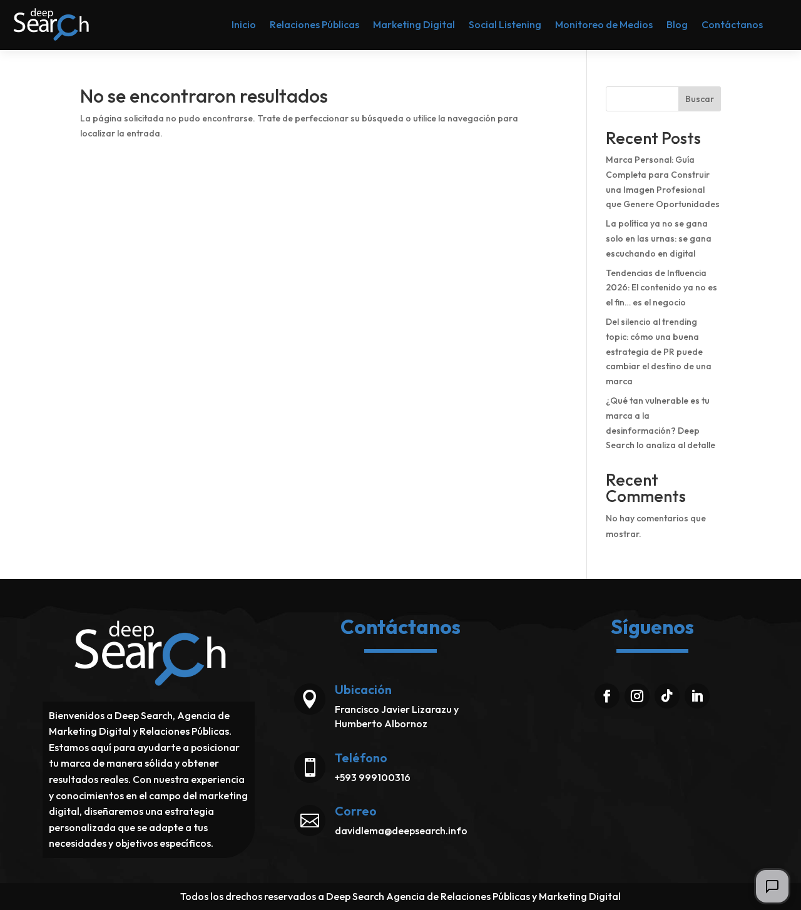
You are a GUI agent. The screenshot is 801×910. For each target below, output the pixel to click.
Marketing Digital (414, 24)
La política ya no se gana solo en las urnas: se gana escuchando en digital (659, 238)
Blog (677, 24)
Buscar (699, 99)
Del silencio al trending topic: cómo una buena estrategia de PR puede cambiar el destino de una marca (659, 351)
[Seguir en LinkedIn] (697, 695)
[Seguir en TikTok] (667, 695)
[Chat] (772, 886)
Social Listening (505, 24)
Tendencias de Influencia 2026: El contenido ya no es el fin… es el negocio (661, 288)
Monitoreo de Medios (604, 24)
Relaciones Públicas (314, 24)
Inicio (244, 24)
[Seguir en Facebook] (607, 695)
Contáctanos (732, 24)
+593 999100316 (373, 777)
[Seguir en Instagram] (637, 695)
